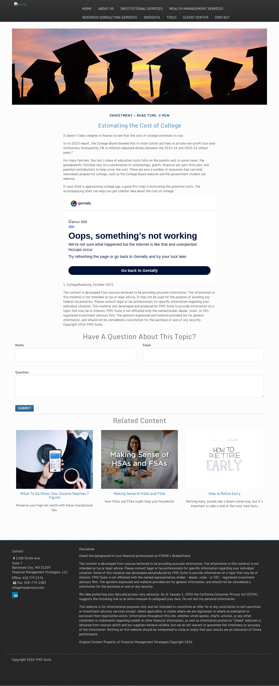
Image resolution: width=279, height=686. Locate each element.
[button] (106, 8)
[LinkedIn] (15, 595)
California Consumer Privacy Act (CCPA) (228, 594)
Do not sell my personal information (208, 598)
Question (22, 372)
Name (19, 345)
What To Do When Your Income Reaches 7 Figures (54, 495)
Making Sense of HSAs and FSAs (139, 493)
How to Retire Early (224, 493)
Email (147, 345)
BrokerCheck (181, 555)
